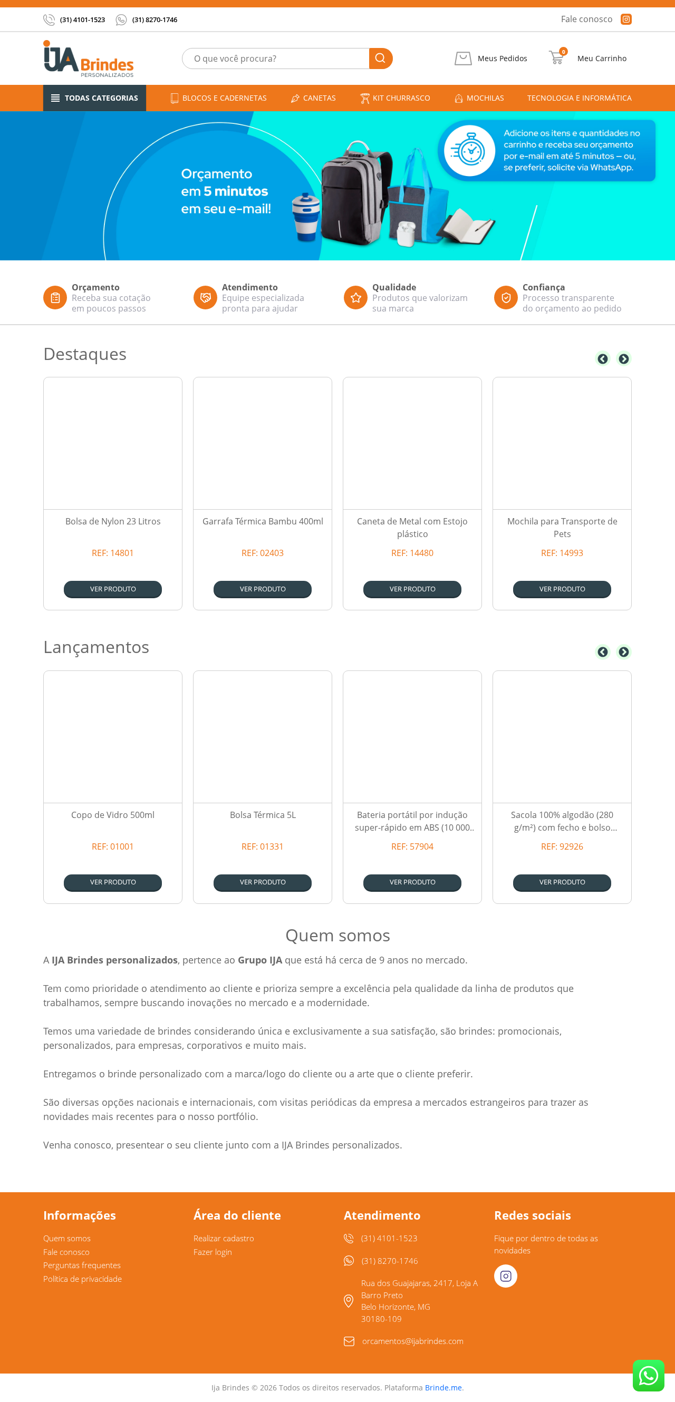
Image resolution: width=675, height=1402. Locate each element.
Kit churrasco (401, 98)
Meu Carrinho (601, 58)
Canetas (319, 98)
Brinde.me (443, 1387)
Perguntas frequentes (82, 1265)
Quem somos (67, 1238)
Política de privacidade (82, 1278)
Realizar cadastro (224, 1238)
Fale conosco (587, 19)
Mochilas (485, 98)
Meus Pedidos (502, 58)
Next (624, 358)
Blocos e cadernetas (224, 98)
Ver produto (113, 588)
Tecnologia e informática (579, 98)
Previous (603, 358)
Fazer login (213, 1252)
